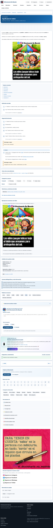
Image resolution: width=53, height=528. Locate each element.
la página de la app (23, 344)
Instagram (29, 508)
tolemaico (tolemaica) (6, 297)
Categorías (14, 12)
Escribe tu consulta (6, 312)
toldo (25, 12)
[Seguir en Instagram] (10, 475)
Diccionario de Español (6, 12)
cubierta (9, 191)
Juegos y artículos (5, 8)
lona (19, 191)
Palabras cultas (19, 394)
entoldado (16, 191)
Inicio (2, 5)
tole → (49, 363)
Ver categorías (15, 374)
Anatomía (5, 392)
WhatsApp (29, 512)
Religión (25, 394)
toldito (22, 295)
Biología (18, 392)
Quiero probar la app (12, 349)
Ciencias (23, 392)
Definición (6, 87)
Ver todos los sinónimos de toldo (8, 195)
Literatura (43, 392)
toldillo (17, 295)
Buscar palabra (7, 374)
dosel (12, 191)
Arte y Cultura (12, 392)
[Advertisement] (26, 26)
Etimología (6, 88)
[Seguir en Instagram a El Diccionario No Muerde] (26, 449)
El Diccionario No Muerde (32, 515)
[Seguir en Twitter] (10, 483)
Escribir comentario (46, 354)
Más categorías (32, 394)
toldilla (13, 295)
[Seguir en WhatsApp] (10, 480)
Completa (7, 324)
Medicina (12, 394)
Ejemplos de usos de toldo (28, 156)
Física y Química (36, 392)
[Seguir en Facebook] (10, 478)
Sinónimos (6, 90)
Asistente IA (6, 97)
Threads (28, 513)
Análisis (5, 94)
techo (24, 191)
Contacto (2, 520)
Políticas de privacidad (34, 521)
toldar (22, 152)
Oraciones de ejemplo (8, 92)
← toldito (4, 363)
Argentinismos (20, 12)
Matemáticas (6, 394)
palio (21, 191)
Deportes (29, 392)
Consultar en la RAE (9, 274)
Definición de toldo (17, 173)
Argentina (19, 112)
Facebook (29, 506)
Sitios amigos (3, 525)
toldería (8, 295)
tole (30, 295)
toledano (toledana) (37, 295)
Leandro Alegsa (25, 173)
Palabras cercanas (7, 96)
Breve (13, 324)
